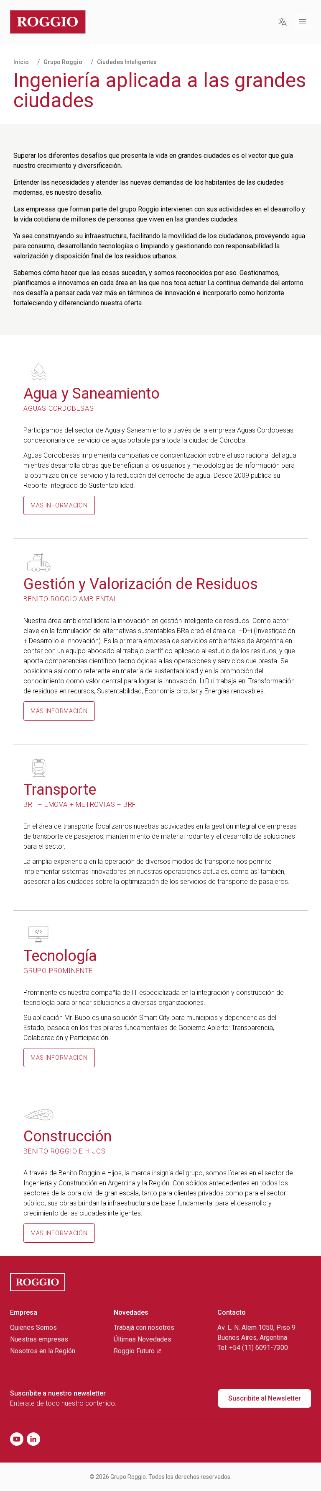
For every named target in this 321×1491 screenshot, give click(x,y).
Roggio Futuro (134, 1351)
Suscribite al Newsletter (264, 1398)
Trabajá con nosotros (144, 1327)
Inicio (21, 62)
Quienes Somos (33, 1327)
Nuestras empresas (39, 1339)
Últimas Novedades (142, 1339)
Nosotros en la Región (42, 1351)
